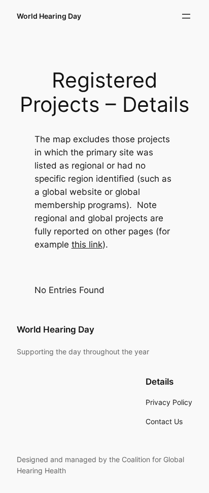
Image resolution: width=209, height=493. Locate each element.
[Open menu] (186, 16)
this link (87, 244)
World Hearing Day (49, 16)
